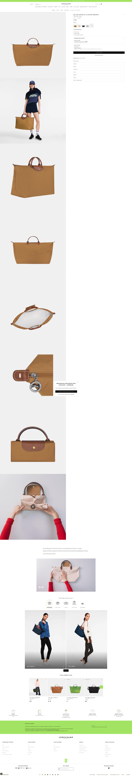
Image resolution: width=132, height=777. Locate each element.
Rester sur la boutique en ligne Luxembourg (66, 394)
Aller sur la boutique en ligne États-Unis (66, 391)
